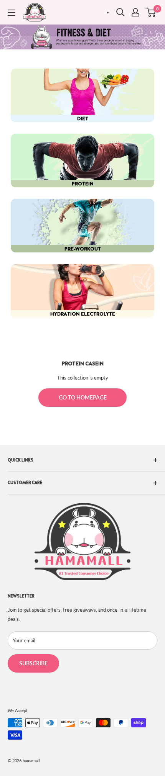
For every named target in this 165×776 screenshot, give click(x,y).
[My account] (135, 12)
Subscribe (33, 663)
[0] (151, 12)
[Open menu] (11, 13)
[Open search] (120, 12)
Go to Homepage (83, 397)
